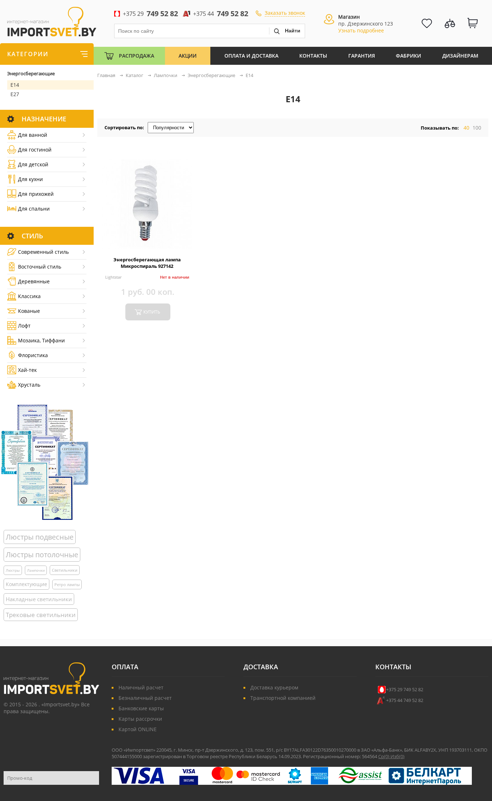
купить (151, 312)
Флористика (33, 355)
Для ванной (32, 134)
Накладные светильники (39, 599)
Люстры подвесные (39, 537)
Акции (188, 55)
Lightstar (113, 277)
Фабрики (408, 55)
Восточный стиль (39, 266)
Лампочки (36, 570)
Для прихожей (36, 193)
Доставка (260, 666)
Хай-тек (27, 369)
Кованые (29, 310)
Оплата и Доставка (251, 55)
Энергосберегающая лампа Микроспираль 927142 (147, 262)
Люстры (13, 570)
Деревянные (34, 281)
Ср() (384, 756)
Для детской (33, 164)
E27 (14, 94)
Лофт (24, 325)
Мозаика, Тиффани (41, 340)
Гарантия (361, 55)
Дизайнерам (460, 55)
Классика (29, 296)
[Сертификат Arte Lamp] (45, 462)
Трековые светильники (41, 615)
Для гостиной (35, 149)
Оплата (125, 666)
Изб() (397, 756)
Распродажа (136, 55)
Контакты (313, 55)
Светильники (64, 570)
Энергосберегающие (31, 73)
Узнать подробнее (361, 30)
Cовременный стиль (43, 251)
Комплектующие (26, 584)
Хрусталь (29, 384)
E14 (14, 84)
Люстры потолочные (42, 554)
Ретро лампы (67, 584)
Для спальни (34, 208)
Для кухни (30, 179)
